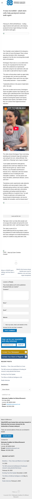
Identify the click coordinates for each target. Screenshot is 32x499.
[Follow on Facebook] (18, 491)
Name (5, 303)
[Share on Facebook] (16, 263)
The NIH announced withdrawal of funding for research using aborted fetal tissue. (13, 370)
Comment (6, 289)
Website (5, 317)
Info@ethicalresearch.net (13, 404)
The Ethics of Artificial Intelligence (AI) (11, 377)
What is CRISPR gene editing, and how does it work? (7, 272)
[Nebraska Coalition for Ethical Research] (16, 2)
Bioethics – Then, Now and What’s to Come (13, 366)
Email (5, 310)
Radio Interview (5, 380)
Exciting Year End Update (8, 374)
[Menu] (2, 3)
